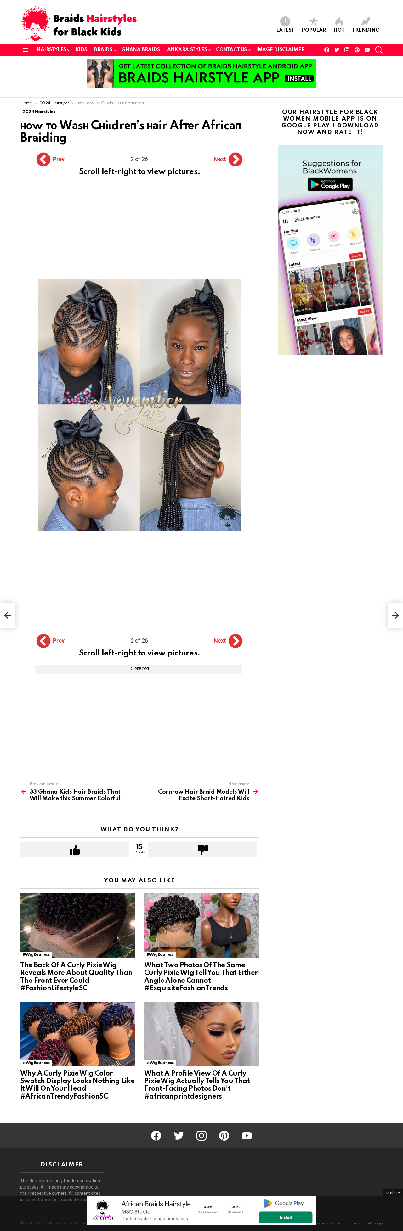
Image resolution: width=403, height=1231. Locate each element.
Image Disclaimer (280, 50)
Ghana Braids (141, 50)
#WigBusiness (36, 955)
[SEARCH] (379, 50)
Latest (285, 30)
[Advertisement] (139, 232)
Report (142, 669)
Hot (339, 30)
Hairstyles (51, 50)
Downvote (202, 849)
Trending (366, 30)
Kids (81, 50)
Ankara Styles (187, 50)
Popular (314, 30)
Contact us (231, 50)
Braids (103, 50)
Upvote (74, 849)
